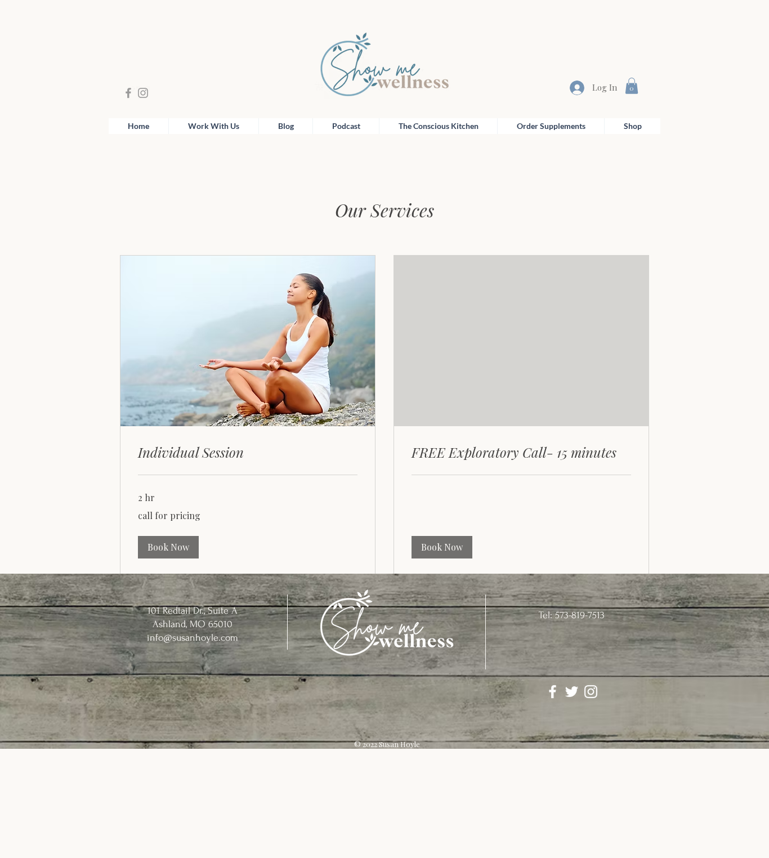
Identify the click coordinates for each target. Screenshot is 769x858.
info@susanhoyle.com (192, 637)
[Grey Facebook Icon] (128, 93)
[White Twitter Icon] (571, 691)
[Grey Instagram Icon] (143, 93)
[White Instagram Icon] (591, 691)
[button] (631, 86)
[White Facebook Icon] (552, 691)
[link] (247, 453)
